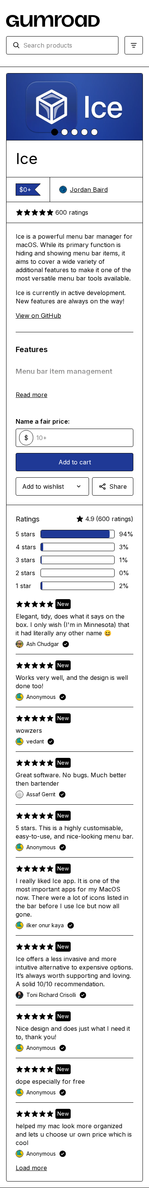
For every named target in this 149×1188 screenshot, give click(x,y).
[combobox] (67, 45)
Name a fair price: (43, 421)
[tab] (54, 132)
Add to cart (74, 462)
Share (118, 486)
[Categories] (134, 45)
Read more (31, 395)
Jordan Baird (89, 189)
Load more (31, 1168)
